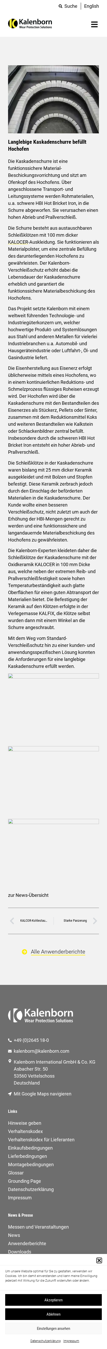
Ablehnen (53, 1314)
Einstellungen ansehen (53, 1328)
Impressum (71, 1341)
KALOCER (18, 242)
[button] (99, 1260)
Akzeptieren (53, 1300)
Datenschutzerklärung (45, 1341)
